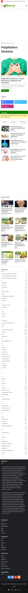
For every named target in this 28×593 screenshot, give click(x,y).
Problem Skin (5, 405)
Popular (4, 122)
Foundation (4, 336)
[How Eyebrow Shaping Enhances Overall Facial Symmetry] (21, 203)
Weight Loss (5, 441)
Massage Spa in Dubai (7, 392)
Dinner (3, 316)
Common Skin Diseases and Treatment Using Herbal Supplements (17, 135)
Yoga (3, 452)
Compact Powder (6, 305)
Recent (13, 122)
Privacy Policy (4, 561)
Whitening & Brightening (7, 450)
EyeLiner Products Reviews (8, 323)
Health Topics (5, 354)
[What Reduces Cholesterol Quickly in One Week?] (7, 237)
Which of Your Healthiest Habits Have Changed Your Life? (20, 245)
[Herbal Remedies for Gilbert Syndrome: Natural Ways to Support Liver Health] (21, 220)
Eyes (3, 325)
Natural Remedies (6, 399)
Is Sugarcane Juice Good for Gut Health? (20, 260)
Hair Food (4, 349)
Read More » (5, 90)
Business (4, 300)
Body (3, 294)
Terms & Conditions (5, 568)
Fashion (4, 332)
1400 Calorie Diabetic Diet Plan (9, 276)
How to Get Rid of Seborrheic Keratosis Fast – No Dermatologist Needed (18, 158)
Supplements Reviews (7, 425)
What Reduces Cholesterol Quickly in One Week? (7, 244)
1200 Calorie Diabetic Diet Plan (9, 273)
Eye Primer (4, 320)
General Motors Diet (6, 340)
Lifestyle (4, 378)
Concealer (4, 307)
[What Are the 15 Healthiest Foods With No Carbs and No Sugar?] (7, 220)
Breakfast (4, 298)
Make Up (4, 387)
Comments (22, 122)
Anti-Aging (4, 282)
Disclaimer (3, 559)
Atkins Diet (4, 287)
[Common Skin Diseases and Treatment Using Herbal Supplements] (5, 135)
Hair (3, 345)
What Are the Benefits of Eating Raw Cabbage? (7, 261)
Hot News (4, 367)
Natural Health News (6, 76)
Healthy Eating (5, 358)
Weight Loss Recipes (7, 443)
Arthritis (4, 285)
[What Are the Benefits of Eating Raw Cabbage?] (7, 254)
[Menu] (2, 6)
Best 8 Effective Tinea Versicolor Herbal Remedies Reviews (17, 128)
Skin (3, 417)
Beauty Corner (5, 291)
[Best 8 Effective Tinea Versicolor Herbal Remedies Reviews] (5, 128)
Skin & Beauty (5, 419)
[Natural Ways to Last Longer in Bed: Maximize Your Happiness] (5, 151)
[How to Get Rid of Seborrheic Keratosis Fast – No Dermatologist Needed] (5, 158)
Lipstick (4, 383)
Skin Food (4, 421)
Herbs (3, 363)
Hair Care (4, 347)
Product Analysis (6, 408)
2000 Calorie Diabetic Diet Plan (9, 278)
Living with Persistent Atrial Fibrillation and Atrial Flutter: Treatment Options (6, 211)
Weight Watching (6, 446)
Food (3, 334)
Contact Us (3, 564)
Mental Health (5, 394)
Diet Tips (4, 314)
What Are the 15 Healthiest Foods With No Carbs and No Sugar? (7, 228)
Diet (3, 311)
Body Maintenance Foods (8, 296)
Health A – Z (5, 352)
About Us (3, 557)
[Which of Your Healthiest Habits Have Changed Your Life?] (21, 237)
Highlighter (4, 365)
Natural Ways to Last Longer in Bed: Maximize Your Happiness (17, 151)
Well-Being (4, 448)
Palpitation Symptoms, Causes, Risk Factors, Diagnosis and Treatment (12, 81)
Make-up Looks (5, 390)
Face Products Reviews (7, 329)
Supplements (5, 423)
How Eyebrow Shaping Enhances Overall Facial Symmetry (20, 210)
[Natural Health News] (9, 5)
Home (3, 43)
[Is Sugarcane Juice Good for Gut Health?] (21, 254)
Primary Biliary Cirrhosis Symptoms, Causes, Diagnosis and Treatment (18, 142)
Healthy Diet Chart (6, 356)
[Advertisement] (14, 24)
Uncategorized (5, 432)
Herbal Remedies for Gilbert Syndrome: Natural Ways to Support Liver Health (20, 228)
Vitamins (4, 437)
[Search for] (26, 6)
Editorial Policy (4, 566)
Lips (3, 381)
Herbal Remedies (6, 361)
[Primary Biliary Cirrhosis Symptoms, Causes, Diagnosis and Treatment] (5, 144)
